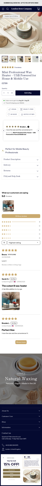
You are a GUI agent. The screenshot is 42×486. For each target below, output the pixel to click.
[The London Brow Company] (21, 9)
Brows (11, 476)
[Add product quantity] (12, 93)
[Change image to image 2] (12, 59)
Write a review (21, 216)
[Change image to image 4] (28, 59)
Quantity (4, 88)
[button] (8, 67)
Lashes (11, 473)
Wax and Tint (12, 470)
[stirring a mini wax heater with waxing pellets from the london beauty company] (21, 33)
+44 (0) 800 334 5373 (11, 445)
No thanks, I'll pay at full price (11, 479)
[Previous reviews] (3, 130)
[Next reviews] (38, 130)
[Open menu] (3, 9)
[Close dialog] (40, 455)
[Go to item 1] (8, 205)
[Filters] (4, 243)
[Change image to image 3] (20, 59)
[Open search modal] (7, 9)
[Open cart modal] (38, 9)
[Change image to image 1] (5, 59)
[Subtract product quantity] (4, 93)
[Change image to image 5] (35, 59)
